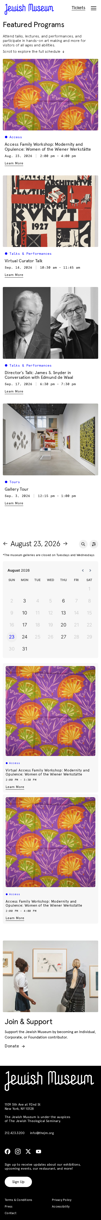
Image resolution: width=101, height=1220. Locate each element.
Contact (10, 1213)
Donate (15, 1046)
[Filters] (93, 544)
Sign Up (18, 1182)
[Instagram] (18, 1151)
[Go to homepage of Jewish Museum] (29, 9)
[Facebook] (7, 1151)
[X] (28, 1151)
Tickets (78, 8)
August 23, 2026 (35, 544)
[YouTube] (38, 1151)
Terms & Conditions (18, 1200)
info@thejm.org (42, 1133)
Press (8, 1206)
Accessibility (61, 1206)
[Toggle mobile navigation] (93, 8)
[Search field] (83, 544)
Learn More (15, 787)
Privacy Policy (62, 1200)
